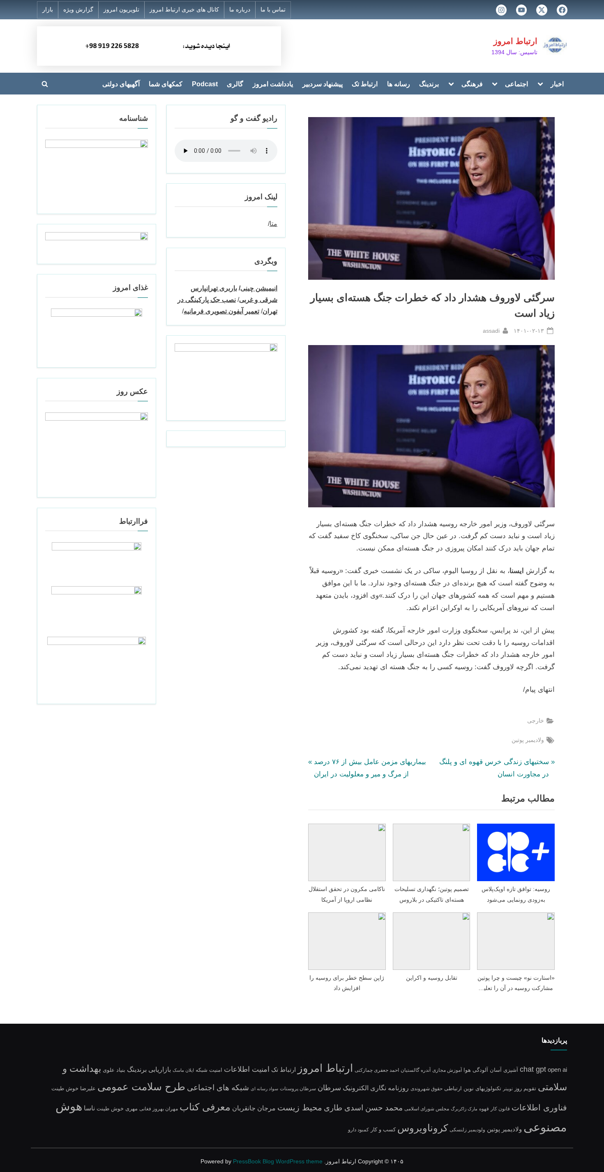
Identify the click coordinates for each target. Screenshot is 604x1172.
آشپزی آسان (504, 1070)
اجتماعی (516, 83)
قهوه (484, 1108)
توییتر (508, 1088)
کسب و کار (383, 1130)
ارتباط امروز (515, 41)
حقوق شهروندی (426, 1088)
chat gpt (533, 1069)
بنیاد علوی (114, 1070)
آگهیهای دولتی (121, 83)
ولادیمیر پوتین (528, 740)
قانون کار (500, 1108)
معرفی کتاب (205, 1106)
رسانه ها (398, 83)
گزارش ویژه (78, 10)
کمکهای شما (165, 83)
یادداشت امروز (273, 83)
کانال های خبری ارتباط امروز (184, 10)
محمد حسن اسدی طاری (363, 1107)
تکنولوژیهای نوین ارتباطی (472, 1088)
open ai (557, 1069)
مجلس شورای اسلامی (426, 1108)
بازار (47, 10)
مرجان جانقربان (254, 1108)
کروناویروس (422, 1127)
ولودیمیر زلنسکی (467, 1129)
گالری (235, 83)
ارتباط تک (365, 83)
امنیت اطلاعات (247, 1069)
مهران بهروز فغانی (158, 1108)
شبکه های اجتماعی (218, 1087)
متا (273, 223)
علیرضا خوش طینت (73, 1088)
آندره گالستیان (416, 1070)
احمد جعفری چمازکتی (377, 1070)
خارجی (535, 720)
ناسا (89, 1108)
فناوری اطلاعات (539, 1107)
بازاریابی (159, 1069)
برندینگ (429, 83)
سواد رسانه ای (264, 1088)
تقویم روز (525, 1088)
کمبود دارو (358, 1129)
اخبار (557, 83)
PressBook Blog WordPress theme (278, 1161)
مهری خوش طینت (117, 1108)
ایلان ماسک (183, 1070)
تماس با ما (273, 10)
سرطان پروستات (298, 1088)
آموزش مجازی (447, 1070)
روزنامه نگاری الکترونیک (376, 1087)
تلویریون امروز (121, 10)
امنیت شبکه (209, 1070)
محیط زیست (299, 1107)
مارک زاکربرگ (464, 1108)
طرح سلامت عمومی (141, 1086)
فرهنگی (472, 83)
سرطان (329, 1088)
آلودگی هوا (475, 1070)
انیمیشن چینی (258, 288)
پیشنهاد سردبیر (322, 83)
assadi (491, 330)
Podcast (205, 83)
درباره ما (239, 10)
